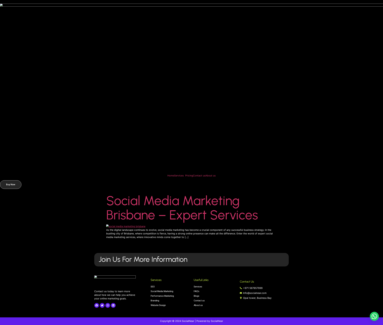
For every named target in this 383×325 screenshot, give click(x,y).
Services (179, 175)
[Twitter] (102, 305)
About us (210, 175)
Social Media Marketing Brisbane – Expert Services (182, 208)
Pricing (189, 175)
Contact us (199, 175)
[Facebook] (96, 305)
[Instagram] (107, 305)
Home (170, 175)
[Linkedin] (113, 305)
